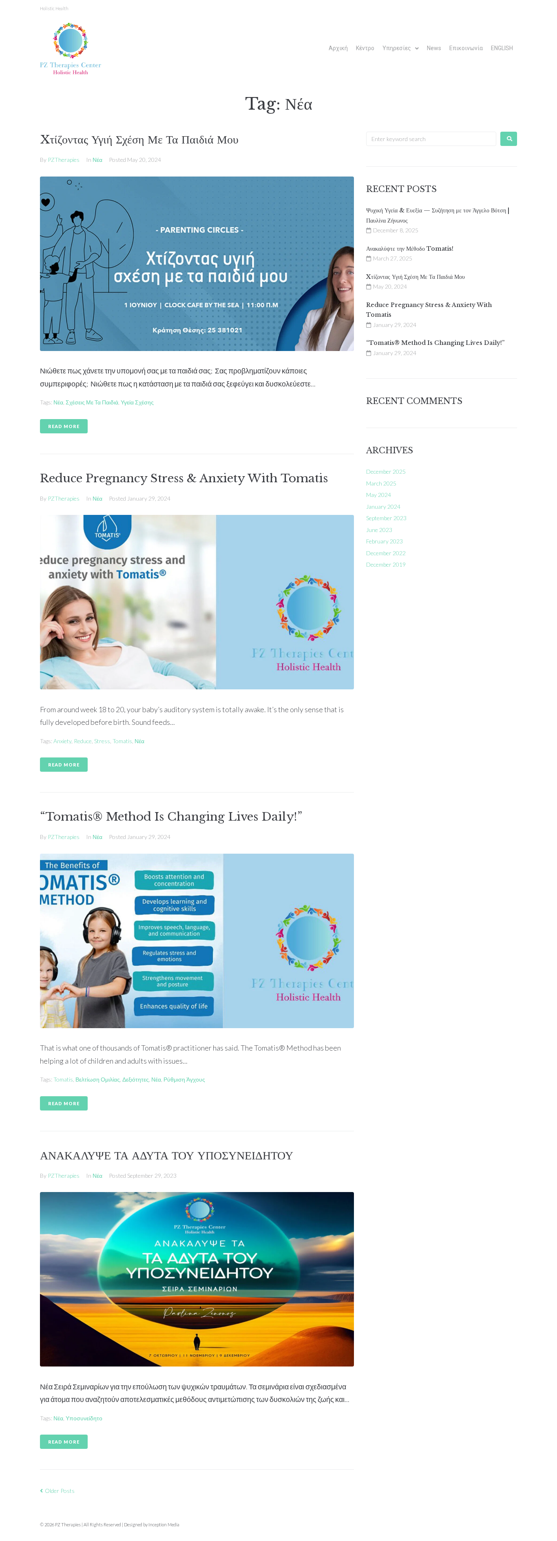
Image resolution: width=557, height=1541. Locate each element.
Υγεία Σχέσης (137, 402)
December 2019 (386, 564)
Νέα (97, 159)
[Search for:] (431, 139)
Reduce (83, 740)
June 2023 (379, 529)
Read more (64, 426)
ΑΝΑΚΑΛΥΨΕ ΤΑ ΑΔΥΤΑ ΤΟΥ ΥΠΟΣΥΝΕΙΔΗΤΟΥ (166, 1155)
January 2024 (383, 506)
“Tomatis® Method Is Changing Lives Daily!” (171, 817)
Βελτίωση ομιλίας (97, 1079)
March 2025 (381, 483)
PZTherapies (64, 159)
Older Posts (57, 1490)
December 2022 (386, 553)
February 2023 (384, 541)
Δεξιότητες (135, 1079)
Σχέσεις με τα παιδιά (92, 402)
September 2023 (386, 517)
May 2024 (378, 494)
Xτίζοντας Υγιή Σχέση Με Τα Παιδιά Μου (139, 139)
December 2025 (386, 471)
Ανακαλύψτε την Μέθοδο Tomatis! (409, 248)
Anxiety (62, 740)
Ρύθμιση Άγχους (184, 1079)
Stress (102, 740)
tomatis (122, 740)
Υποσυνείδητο (84, 1418)
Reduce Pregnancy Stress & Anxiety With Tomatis (184, 478)
